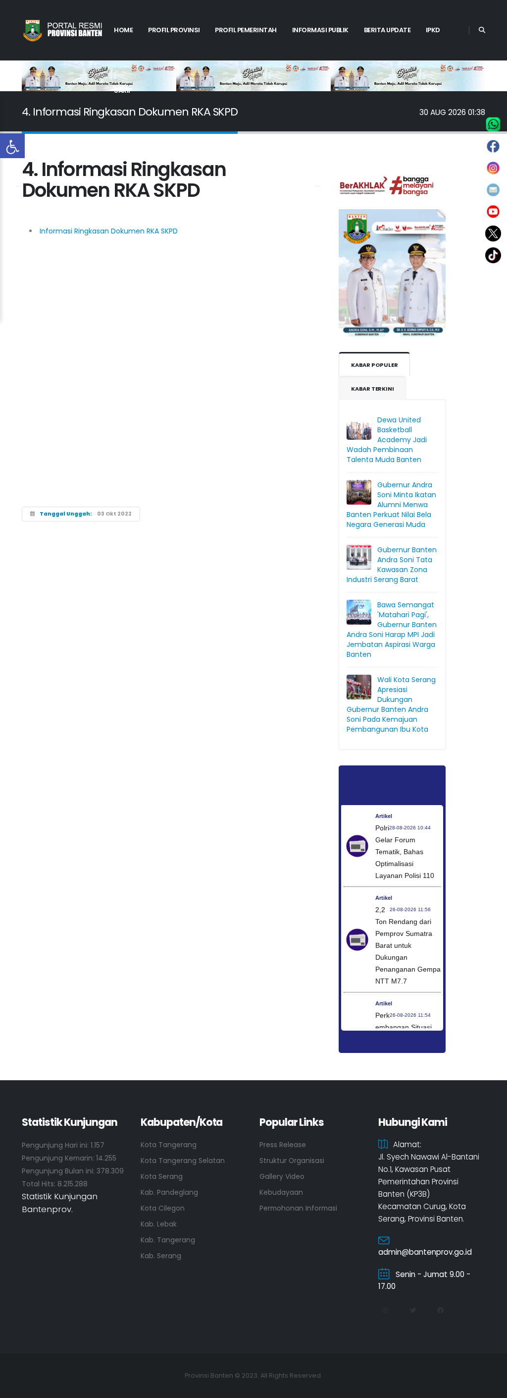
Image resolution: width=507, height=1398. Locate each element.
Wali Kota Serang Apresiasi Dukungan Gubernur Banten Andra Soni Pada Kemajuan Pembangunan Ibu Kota (391, 704)
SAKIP (123, 90)
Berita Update (387, 30)
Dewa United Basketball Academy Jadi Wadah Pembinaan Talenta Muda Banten (387, 440)
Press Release (282, 1145)
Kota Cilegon (163, 1208)
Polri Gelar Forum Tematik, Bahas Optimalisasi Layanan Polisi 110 (404, 851)
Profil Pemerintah (246, 30)
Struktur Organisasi (291, 1160)
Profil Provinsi (174, 30)
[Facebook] (440, 1311)
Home (123, 30)
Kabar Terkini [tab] (372, 389)
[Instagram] (385, 1311)
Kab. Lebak (159, 1224)
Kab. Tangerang (168, 1240)
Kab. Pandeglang (169, 1192)
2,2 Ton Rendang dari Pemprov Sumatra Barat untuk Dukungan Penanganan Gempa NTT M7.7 (408, 945)
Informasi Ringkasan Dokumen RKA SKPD (108, 231)
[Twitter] (413, 1311)
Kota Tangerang (169, 1145)
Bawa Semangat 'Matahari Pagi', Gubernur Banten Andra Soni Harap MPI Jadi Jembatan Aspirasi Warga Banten (392, 629)
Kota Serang (162, 1176)
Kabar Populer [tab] (374, 365)
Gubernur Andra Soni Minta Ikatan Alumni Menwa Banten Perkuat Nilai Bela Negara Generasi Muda (391, 504)
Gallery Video (281, 1176)
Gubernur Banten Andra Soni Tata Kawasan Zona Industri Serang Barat (392, 564)
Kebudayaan (281, 1192)
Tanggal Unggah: (66, 514)
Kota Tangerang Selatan (183, 1160)
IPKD (433, 30)
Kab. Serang (161, 1256)
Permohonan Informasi (298, 1208)
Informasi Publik (320, 30)
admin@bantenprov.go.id (425, 1252)
